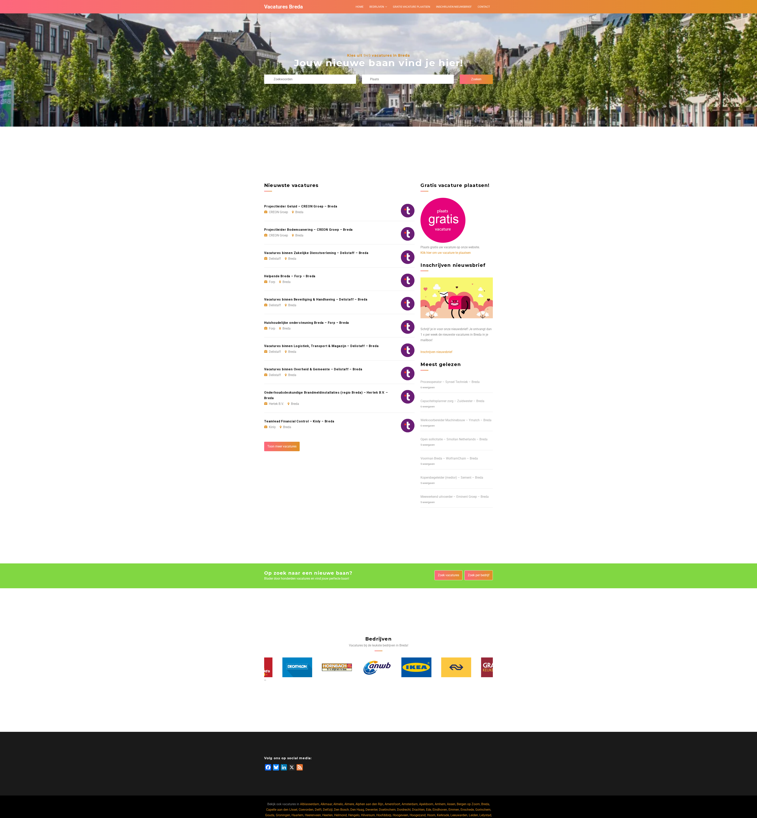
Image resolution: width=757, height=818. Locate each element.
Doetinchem (387, 809)
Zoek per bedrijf (478, 575)
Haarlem (297, 815)
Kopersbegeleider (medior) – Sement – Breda (451, 477)
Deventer (371, 809)
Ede (428, 809)
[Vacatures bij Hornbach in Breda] (283, 667)
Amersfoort (392, 804)
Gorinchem (482, 809)
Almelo (338, 804)
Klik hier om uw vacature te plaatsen (445, 253)
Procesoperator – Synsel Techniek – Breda (450, 382)
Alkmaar (326, 804)
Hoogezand (418, 815)
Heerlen (327, 815)
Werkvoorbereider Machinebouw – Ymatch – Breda (455, 420)
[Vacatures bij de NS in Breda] (403, 667)
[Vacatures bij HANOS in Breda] (482, 667)
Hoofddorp (383, 815)
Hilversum (368, 815)
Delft (318, 809)
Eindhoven (440, 809)
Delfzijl (328, 809)
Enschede (467, 809)
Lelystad (485, 815)
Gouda (269, 815)
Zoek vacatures (448, 575)
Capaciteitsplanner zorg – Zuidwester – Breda (452, 401)
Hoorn (431, 815)
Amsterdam (410, 804)
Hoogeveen (400, 815)
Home (360, 6)
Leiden (473, 815)
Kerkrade (443, 815)
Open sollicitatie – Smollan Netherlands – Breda (454, 439)
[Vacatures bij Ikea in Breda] (363, 667)
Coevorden (306, 809)
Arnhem (440, 804)
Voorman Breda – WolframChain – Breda (449, 458)
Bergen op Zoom (468, 804)
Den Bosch (341, 809)
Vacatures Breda (283, 6)
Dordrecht (404, 809)
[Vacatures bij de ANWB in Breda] (323, 667)
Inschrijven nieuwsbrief (454, 6)
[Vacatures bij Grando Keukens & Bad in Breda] (442, 667)
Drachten (418, 809)
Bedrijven (376, 6)
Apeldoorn (426, 804)
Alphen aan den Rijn (369, 804)
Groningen (283, 815)
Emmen (453, 809)
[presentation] (264, 680)
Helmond (340, 815)
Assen (451, 804)
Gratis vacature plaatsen (411, 6)
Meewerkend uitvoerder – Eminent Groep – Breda (454, 497)
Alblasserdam (309, 804)
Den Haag (357, 809)
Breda (485, 804)
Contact (484, 6)
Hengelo (354, 815)
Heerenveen (313, 815)
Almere (349, 804)
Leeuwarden (458, 815)
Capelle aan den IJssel (281, 809)
